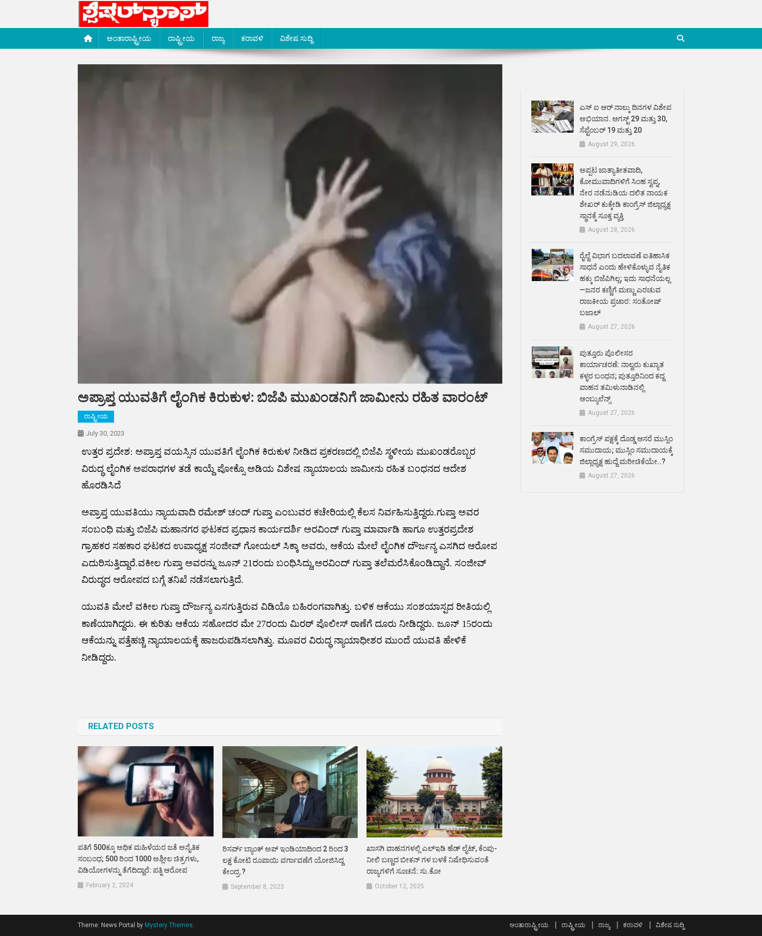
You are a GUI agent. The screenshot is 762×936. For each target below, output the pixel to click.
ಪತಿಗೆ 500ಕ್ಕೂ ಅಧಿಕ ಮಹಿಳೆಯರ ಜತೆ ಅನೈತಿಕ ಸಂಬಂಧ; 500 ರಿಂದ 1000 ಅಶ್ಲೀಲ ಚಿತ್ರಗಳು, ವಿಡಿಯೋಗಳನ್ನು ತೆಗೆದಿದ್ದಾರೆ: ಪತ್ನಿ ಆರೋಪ (139, 858)
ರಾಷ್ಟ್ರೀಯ (181, 38)
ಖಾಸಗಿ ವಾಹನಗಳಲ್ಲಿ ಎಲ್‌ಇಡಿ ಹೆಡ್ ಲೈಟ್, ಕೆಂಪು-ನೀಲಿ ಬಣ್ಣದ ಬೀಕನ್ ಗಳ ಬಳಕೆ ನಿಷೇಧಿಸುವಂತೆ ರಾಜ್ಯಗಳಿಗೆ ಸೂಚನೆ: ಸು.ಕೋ (431, 859)
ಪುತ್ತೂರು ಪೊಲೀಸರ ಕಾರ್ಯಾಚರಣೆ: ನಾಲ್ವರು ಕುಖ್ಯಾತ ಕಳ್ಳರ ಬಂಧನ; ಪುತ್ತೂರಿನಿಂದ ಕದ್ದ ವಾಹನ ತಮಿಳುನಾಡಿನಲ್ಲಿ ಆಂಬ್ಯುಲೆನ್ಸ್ (622, 376)
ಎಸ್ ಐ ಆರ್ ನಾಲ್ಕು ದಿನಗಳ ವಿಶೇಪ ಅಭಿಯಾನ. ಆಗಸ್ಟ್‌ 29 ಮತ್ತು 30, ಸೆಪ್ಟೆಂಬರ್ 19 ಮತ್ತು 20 (625, 118)
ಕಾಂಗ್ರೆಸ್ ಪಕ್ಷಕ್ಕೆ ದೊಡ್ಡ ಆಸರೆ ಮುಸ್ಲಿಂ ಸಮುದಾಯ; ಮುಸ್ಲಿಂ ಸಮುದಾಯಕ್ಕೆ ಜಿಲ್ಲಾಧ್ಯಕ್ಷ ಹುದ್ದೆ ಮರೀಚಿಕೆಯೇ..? (626, 450)
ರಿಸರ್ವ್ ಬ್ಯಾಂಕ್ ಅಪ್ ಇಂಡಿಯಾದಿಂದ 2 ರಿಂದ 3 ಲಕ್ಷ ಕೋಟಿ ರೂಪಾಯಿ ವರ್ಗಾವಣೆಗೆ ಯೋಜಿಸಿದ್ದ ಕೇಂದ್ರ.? (285, 860)
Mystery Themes (169, 925)
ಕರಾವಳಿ (252, 38)
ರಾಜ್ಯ (217, 38)
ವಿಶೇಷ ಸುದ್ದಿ (296, 38)
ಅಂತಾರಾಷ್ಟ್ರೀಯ (129, 38)
